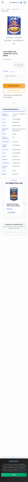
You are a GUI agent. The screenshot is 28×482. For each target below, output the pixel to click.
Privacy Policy (22, 469)
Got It (14, 475)
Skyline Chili (8, 59)
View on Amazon (14, 85)
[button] (21, 2)
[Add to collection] (22, 65)
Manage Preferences (20, 470)
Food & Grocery (15, 9)
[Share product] (19, 65)
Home (2, 9)
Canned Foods (4, 11)
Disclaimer (12, 71)
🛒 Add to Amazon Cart (14, 90)
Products (8, 9)
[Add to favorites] (16, 65)
